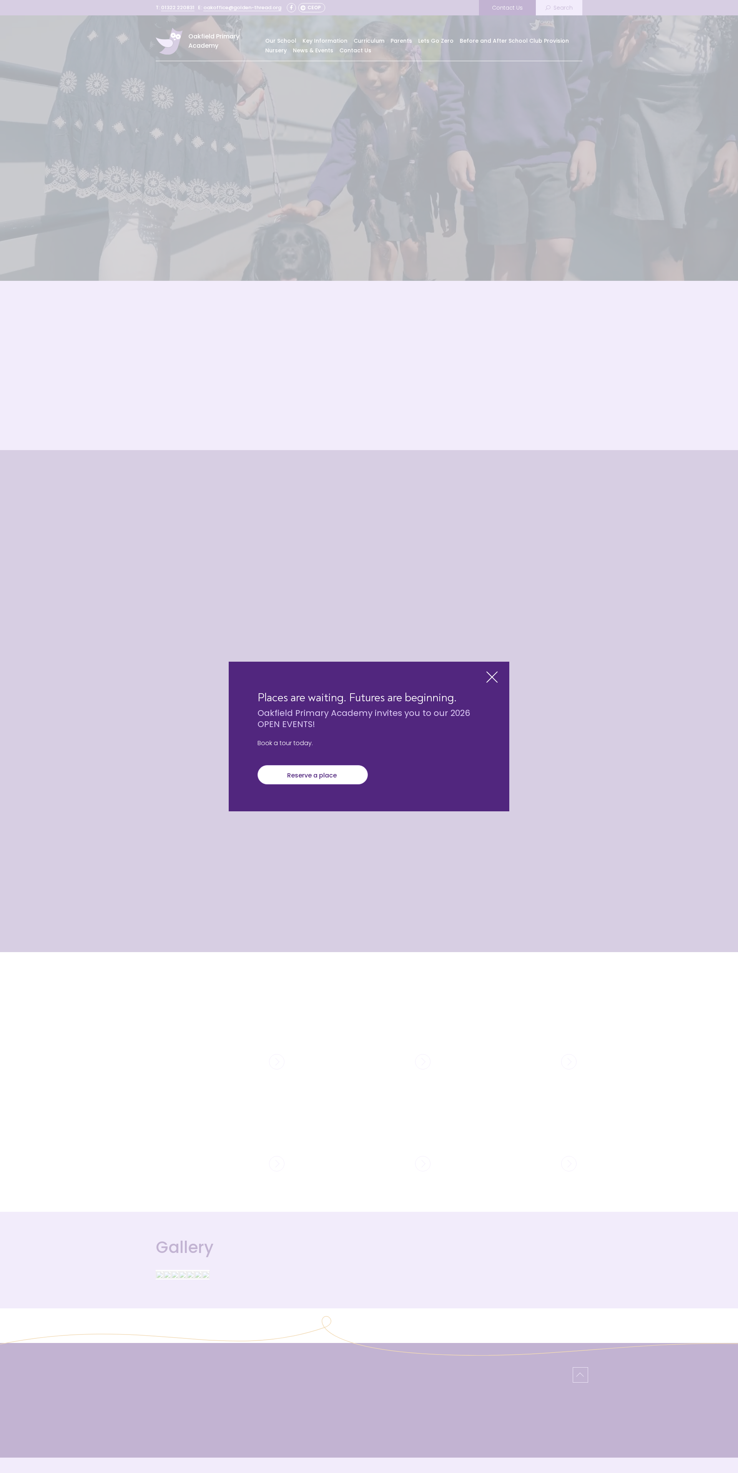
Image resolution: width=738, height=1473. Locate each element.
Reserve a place (312, 775)
